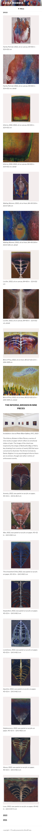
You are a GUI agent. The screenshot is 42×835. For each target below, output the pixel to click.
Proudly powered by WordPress (21, 830)
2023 (5, 815)
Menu (22, 9)
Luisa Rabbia (13, 3)
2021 (5, 820)
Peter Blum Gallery (23, 433)
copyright (6, 830)
